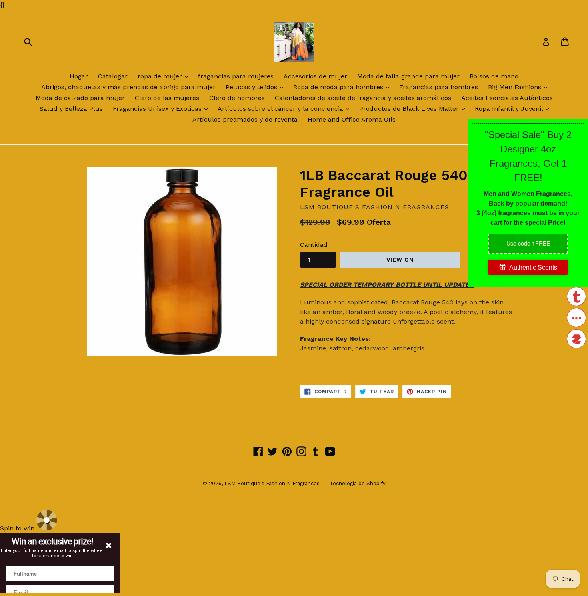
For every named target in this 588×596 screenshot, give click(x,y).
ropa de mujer (165, 76)
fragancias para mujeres (236, 76)
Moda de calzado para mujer (80, 98)
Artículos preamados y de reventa (245, 119)
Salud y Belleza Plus (71, 108)
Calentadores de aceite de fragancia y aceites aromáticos (363, 98)
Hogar (79, 76)
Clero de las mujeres (167, 98)
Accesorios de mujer (315, 76)
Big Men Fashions (519, 87)
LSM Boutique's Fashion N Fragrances (272, 483)
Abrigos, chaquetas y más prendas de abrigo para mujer (128, 87)
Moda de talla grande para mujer (408, 76)
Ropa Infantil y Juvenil (514, 108)
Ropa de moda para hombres (343, 87)
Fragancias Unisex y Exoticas (162, 108)
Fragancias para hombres (438, 87)
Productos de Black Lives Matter (414, 108)
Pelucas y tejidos (256, 87)
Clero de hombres (237, 98)
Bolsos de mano (494, 76)
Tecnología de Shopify (358, 483)
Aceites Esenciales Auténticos (507, 98)
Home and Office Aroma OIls (352, 119)
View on (400, 259)
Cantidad (314, 244)
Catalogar (113, 76)
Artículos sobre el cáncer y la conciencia (285, 108)
